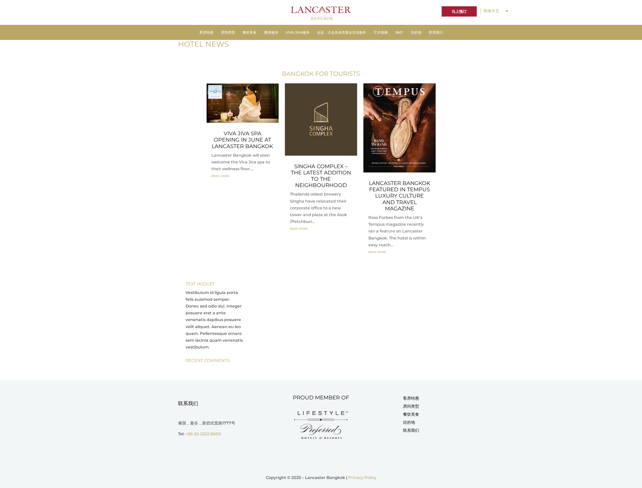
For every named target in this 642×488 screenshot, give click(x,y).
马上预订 (459, 11)
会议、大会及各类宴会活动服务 (341, 33)
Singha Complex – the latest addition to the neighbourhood (321, 176)
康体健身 (271, 33)
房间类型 (228, 33)
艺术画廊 (381, 33)
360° (399, 33)
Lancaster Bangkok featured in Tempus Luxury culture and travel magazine (399, 196)
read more (220, 175)
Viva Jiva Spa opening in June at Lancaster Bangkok (242, 139)
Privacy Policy (362, 477)
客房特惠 (206, 33)
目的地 (416, 33)
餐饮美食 (250, 33)
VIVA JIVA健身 (297, 33)
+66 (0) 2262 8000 (203, 434)
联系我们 (436, 33)
